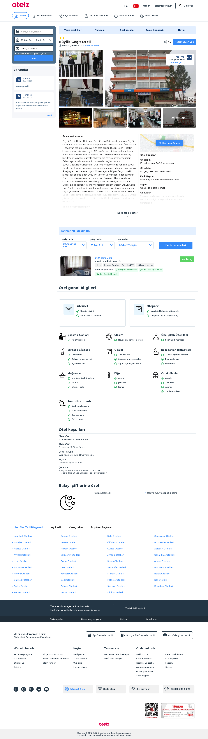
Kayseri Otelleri (69, 573)
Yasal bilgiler (142, 676)
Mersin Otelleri (115, 573)
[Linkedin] (38, 689)
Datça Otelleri (21, 586)
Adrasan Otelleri (163, 548)
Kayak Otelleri (70, 15)
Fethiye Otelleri (116, 580)
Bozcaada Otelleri (164, 542)
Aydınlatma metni (145, 667)
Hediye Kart (79, 654)
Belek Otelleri (161, 573)
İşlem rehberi (49, 663)
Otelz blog (109, 689)
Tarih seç (187, 259)
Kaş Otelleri (160, 580)
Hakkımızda (142, 654)
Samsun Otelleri (116, 586)
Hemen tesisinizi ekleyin (116, 654)
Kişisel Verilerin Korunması (56, 658)
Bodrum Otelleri (23, 567)
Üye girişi (77, 663)
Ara (34, 58)
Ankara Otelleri (69, 542)
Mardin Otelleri (69, 548)
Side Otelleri (114, 536)
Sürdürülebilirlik (144, 658)
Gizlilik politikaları (144, 671)
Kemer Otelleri (22, 592)
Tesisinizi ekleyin (162, 6)
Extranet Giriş (77, 689)
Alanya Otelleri (22, 548)
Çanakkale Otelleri (164, 555)
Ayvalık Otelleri (22, 555)
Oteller (22, 15)
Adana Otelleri (162, 561)
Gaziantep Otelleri (164, 536)
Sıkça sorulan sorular (53, 654)
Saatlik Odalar (126, 15)
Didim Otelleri (115, 592)
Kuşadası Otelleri (163, 586)
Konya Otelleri (22, 573)
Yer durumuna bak (175, 245)
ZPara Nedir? (80, 658)
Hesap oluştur (80, 667)
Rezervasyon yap (184, 42)
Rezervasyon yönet (91, 619)
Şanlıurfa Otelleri (116, 567)
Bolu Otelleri (67, 580)
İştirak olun (152, 619)
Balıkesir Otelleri (23, 580)
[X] (31, 689)
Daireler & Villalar (98, 15)
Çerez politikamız (174, 654)
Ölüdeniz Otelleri (116, 542)
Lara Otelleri (67, 567)
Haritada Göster (171, 143)
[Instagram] (23, 689)
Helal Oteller (151, 15)
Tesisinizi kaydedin (135, 608)
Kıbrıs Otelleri (115, 561)
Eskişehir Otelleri (70, 555)
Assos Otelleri (68, 592)
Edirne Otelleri (69, 586)
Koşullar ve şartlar (145, 663)
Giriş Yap (188, 5)
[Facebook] (16, 689)
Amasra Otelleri (115, 555)
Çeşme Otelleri (69, 536)
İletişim (124, 619)
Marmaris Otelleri (163, 567)
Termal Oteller (45, 15)
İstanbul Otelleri (23, 536)
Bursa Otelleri (68, 561)
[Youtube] (46, 689)
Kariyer (169, 667)
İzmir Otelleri (21, 561)
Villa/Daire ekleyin (113, 658)
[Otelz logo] (20, 6)
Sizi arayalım (56, 619)
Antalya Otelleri (22, 542)
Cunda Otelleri (115, 548)
